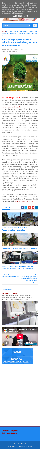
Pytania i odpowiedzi (10, 293)
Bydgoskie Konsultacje (25, 446)
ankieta (9, 31)
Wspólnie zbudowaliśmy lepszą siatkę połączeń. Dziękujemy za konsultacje (17, 267)
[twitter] (18, 443)
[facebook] (21, 443)
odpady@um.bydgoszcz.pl (24, 201)
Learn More (17, 16)
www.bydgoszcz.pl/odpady (11, 107)
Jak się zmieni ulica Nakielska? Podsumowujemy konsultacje (14, 229)
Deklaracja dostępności (10, 431)
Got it (26, 16)
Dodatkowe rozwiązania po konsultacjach (19, 248)
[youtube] (14, 443)
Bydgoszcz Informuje (9, 433)
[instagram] (25, 443)
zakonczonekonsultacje (21, 31)
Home (4, 31)
